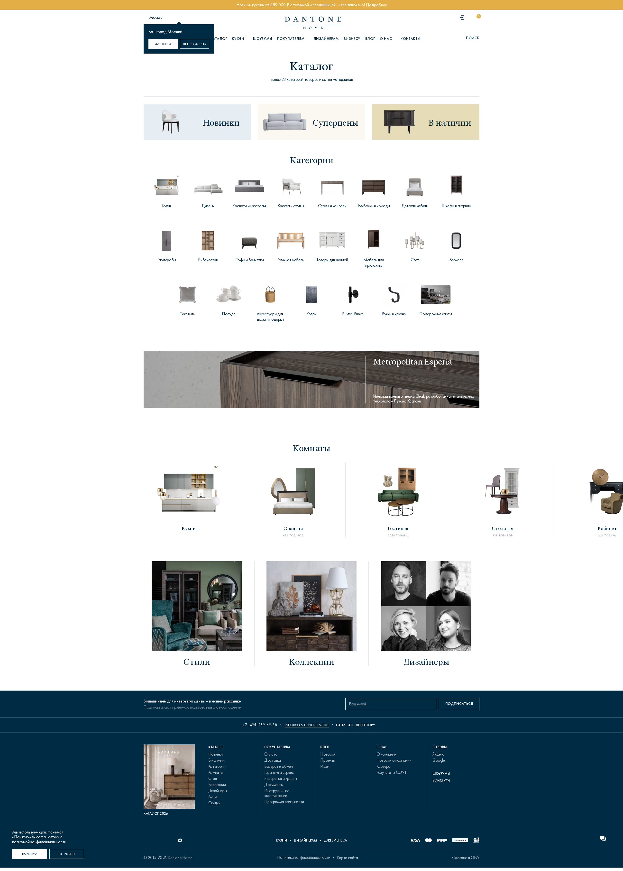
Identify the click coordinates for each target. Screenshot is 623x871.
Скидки (214, 802)
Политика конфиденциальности (303, 857)
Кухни (281, 840)
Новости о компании (394, 760)
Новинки (215, 754)
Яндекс (438, 754)
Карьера (383, 766)
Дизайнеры (217, 790)
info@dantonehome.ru (306, 725)
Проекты (327, 760)
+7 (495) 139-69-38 (260, 725)
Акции (213, 796)
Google (438, 760)
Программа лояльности (284, 801)
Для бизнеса (335, 840)
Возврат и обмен (278, 766)
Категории (217, 766)
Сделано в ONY (465, 857)
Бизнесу (352, 39)
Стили (213, 778)
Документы (273, 784)
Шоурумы (262, 39)
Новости (327, 754)
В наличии (216, 760)
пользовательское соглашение (215, 707)
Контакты (410, 39)
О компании (386, 754)
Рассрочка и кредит (280, 778)
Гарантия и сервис (279, 772)
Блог (370, 39)
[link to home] (313, 23)
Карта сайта (347, 857)
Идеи (325, 766)
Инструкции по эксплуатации (276, 793)
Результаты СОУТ (391, 772)
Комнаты (215, 772)
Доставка (272, 760)
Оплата (270, 754)
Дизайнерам (326, 39)
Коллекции (217, 784)
